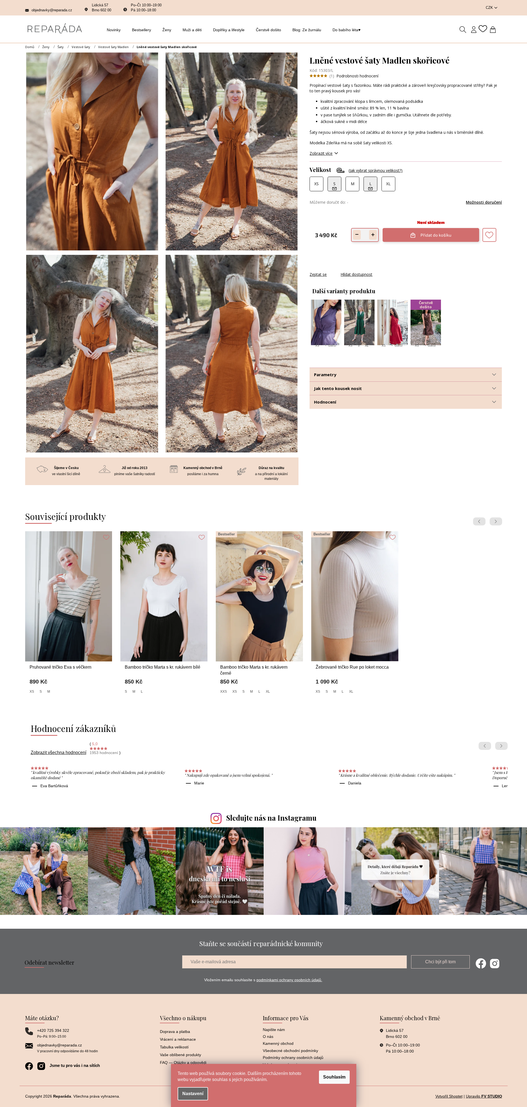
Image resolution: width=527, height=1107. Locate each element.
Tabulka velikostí (174, 1047)
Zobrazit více (321, 153)
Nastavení (192, 1093)
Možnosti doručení (484, 202)
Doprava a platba (175, 1031)
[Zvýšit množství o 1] (373, 235)
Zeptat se (318, 274)
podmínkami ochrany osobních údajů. (289, 980)
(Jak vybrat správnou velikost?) (376, 170)
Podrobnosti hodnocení (357, 75)
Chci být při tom (440, 961)
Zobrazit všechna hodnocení (58, 752)
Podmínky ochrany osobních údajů (293, 1057)
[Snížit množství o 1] (357, 235)
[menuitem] (115, 29)
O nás (268, 1036)
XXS (223, 691)
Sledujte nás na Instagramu (271, 817)
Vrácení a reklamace (178, 1039)
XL (366, 345)
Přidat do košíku (434, 232)
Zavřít (339, 268)
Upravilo (484, 1096)
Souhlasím (334, 1077)
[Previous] (479, 521)
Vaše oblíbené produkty (180, 1055)
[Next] (496, 521)
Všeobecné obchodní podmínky (290, 1050)
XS (317, 345)
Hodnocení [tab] (325, 402)
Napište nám (274, 1029)
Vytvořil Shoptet (449, 1096)
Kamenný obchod (278, 1043)
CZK (490, 8)
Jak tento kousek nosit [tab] (338, 388)
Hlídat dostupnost (356, 274)
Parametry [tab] (325, 374)
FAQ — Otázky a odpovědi (183, 1062)
